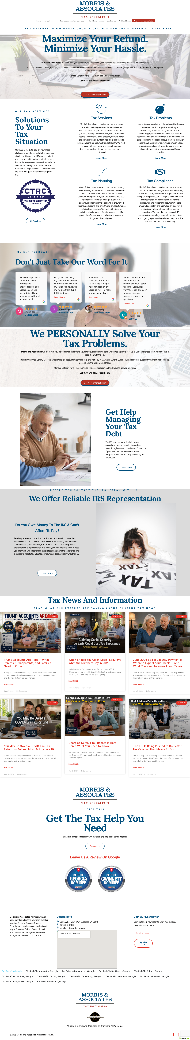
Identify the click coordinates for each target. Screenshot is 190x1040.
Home (38, 21)
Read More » (59, 297)
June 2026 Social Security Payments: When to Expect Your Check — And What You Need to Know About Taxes (157, 663)
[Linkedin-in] (179, 1034)
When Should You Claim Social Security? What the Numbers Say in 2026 (95, 661)
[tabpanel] (31, 293)
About (102, 21)
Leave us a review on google (95, 857)
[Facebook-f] (173, 1034)
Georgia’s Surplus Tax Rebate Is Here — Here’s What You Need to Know (94, 744)
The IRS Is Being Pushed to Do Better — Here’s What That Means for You (159, 747)
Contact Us (111, 21)
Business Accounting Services (72, 21)
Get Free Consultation (145, 21)
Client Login (126, 21)
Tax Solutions (49, 21)
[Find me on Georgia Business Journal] (78, 894)
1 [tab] (85, 325)
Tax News (93, 21)
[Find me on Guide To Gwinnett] (111, 894)
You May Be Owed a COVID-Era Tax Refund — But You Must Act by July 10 (29, 747)
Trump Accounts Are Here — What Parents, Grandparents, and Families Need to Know (27, 663)
